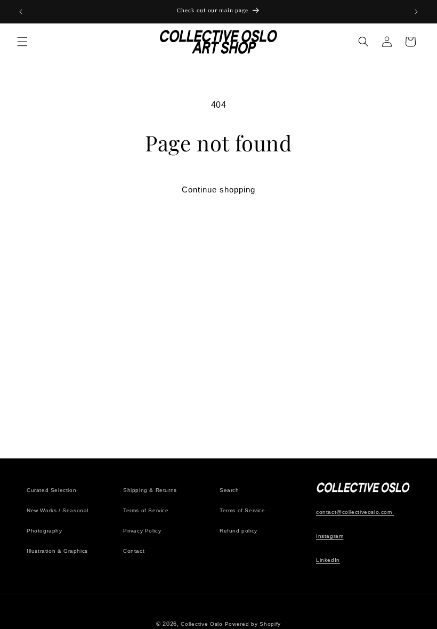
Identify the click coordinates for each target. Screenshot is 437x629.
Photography (44, 531)
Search (229, 490)
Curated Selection (51, 490)
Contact (133, 551)
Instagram (329, 536)
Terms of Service (146, 510)
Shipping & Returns (150, 490)
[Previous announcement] (21, 11)
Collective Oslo (202, 624)
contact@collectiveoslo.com (355, 512)
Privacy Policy (142, 531)
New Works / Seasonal (57, 510)
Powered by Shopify (253, 624)
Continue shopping (218, 189)
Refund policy (238, 531)
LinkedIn (328, 560)
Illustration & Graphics (57, 551)
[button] (22, 41)
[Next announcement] (416, 11)
